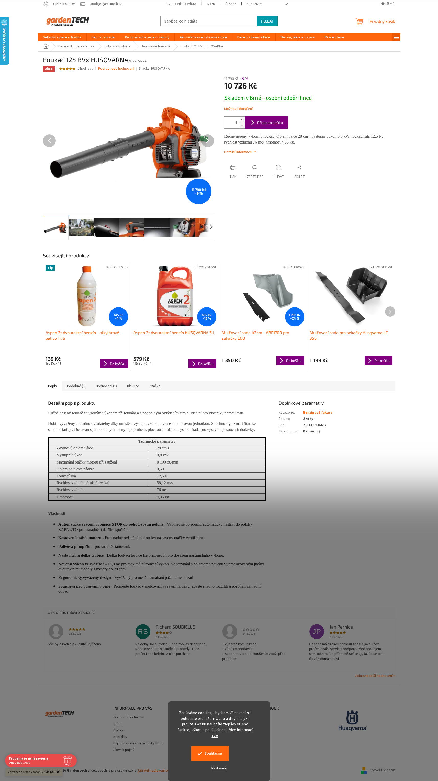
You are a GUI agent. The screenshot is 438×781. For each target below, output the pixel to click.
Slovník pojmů (123, 749)
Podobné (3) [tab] (76, 386)
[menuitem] (62, 37)
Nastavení (219, 768)
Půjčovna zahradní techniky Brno (138, 743)
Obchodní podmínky (181, 4)
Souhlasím (213, 753)
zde (215, 735)
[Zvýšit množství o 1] (242, 120)
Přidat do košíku (270, 122)
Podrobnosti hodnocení (116, 68)
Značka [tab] (154, 386)
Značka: (154, 68)
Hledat (267, 21)
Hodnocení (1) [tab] (106, 386)
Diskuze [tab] (133, 386)
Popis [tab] (52, 386)
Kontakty (254, 4)
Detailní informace (238, 152)
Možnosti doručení (238, 109)
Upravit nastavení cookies (158, 770)
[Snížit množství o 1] (242, 125)
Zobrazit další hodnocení (374, 675)
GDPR (211, 4)
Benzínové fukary (317, 412)
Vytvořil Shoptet (382, 770)
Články (230, 4)
